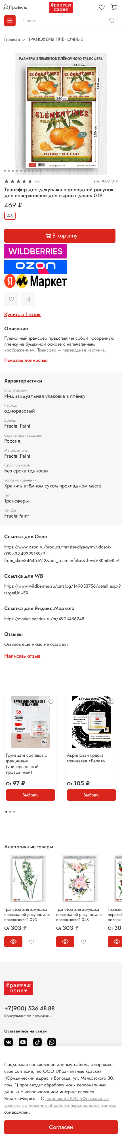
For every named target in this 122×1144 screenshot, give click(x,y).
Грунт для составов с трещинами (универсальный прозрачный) (26, 763)
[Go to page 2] (10, 812)
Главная (12, 39)
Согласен (61, 1127)
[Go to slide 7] (29, 171)
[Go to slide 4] (17, 171)
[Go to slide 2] (9, 171)
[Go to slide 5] (21, 171)
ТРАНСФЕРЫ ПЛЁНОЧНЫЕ (55, 39)
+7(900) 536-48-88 (29, 1008)
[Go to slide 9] (37, 171)
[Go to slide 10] (41, 171)
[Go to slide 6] (25, 171)
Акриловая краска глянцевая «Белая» (86, 758)
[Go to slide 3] (13, 171)
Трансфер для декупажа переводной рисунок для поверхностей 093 (27, 914)
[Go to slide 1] (5, 171)
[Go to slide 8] (33, 171)
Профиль (18, 7)
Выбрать (30, 795)
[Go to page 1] (6, 812)
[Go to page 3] (14, 812)
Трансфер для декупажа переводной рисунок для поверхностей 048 (79, 914)
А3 (10, 216)
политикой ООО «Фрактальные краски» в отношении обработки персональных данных (60, 1102)
